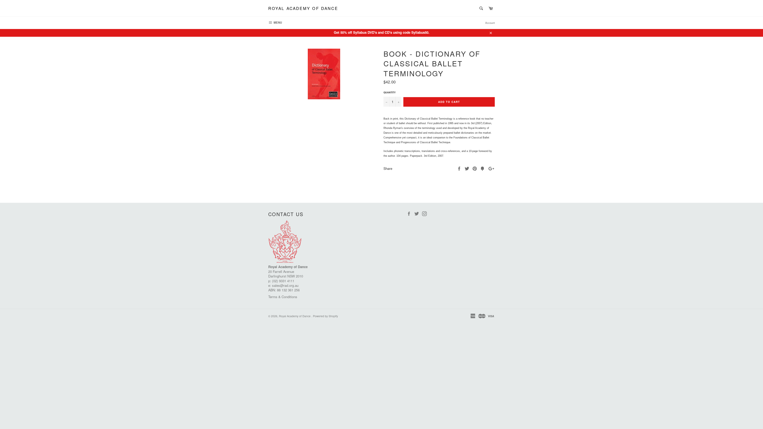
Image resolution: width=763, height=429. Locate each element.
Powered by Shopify (325, 316)
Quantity (389, 92)
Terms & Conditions (282, 296)
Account (490, 23)
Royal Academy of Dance (303, 8)
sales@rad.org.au (285, 285)
